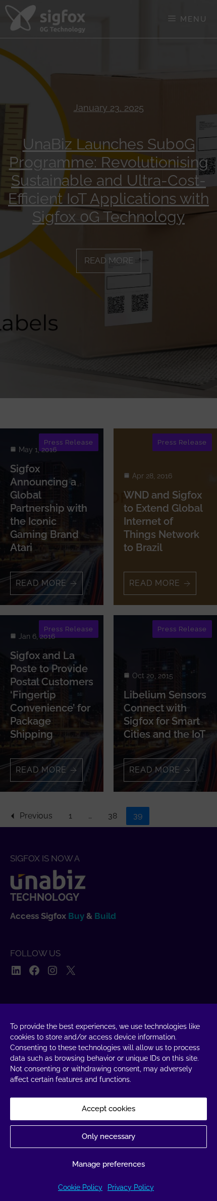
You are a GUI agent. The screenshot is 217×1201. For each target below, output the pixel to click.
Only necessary (108, 1136)
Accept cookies (108, 1108)
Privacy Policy (130, 1187)
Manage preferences (108, 1164)
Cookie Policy (80, 1187)
